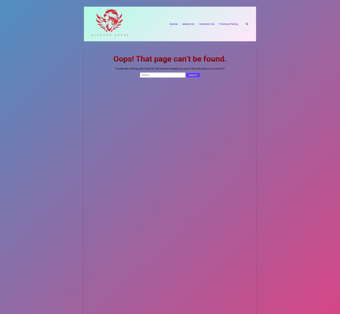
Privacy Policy (228, 24)
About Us (188, 24)
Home (173, 24)
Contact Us (206, 24)
